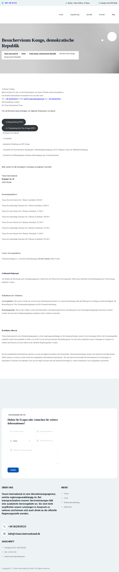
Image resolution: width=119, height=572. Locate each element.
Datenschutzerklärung (71, 502)
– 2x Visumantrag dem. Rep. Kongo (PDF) (19, 128)
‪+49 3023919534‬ (54, 99)
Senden (13, 470)
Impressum (68, 507)
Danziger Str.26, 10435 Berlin (15, 548)
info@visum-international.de (34, 99)
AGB (66, 498)
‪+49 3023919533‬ (11, 99)
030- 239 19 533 (10, 3)
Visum (66, 494)
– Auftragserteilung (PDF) (13, 122)
